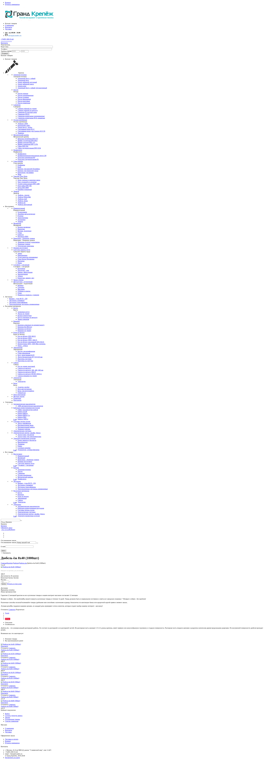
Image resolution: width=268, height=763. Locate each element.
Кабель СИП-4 (23, 419)
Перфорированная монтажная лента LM (32, 156)
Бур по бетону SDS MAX (27, 336)
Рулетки (20, 216)
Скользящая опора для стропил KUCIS (31, 131)
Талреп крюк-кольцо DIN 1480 (29, 184)
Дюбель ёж (21, 203)
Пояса (20, 263)
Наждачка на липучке (25, 361)
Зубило (20, 276)
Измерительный (19, 208)
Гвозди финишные (24, 99)
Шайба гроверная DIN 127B (28, 144)
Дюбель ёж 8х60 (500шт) (9, 697)
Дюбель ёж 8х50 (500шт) (9, 687)
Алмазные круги (24, 312)
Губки (20, 233)
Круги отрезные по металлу (27, 317)
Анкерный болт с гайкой (26, 78)
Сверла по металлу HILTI (27, 372)
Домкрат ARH (23, 124)
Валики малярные (24, 227)
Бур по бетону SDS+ (25, 338)
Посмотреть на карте (12, 758)
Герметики (17, 398)
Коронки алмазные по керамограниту (31, 325)
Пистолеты (17, 400)
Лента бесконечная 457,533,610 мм (30, 357)
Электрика (17, 504)
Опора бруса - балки (25, 127)
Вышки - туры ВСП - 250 (18, 299)
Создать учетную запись (13, 715)
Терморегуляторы (24, 429)
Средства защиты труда (21, 250)
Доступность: (5, 576)
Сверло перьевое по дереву (27, 376)
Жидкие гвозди (18, 396)
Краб (19, 167)
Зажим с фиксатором (25, 272)
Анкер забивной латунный (27, 82)
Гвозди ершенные (24, 103)
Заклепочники (23, 274)
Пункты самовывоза (12, 4)
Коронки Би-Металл (25, 327)
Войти (3, 550)
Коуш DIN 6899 (23, 188)
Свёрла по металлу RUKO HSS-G (30, 374)
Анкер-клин (22, 86)
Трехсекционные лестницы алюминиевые (24, 304)
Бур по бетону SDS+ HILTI (27, 340)
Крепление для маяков (26, 172)
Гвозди (15, 90)
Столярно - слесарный (21, 265)
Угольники (21, 219)
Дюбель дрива (23, 201)
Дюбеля (16, 191)
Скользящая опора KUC (26, 129)
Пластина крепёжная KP (26, 157)
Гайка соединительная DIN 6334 (29, 148)
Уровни (20, 221)
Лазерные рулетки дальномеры (29, 242)
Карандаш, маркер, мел (26, 278)
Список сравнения (11, 721)
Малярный (17, 223)
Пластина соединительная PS (28, 159)
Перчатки (21, 261)
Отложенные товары (12, 719)
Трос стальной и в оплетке (27, 182)
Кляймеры (21, 165)
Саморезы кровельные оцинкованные (31, 116)
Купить (4, 584)
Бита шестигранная (25, 389)
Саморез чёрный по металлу (28, 110)
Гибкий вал (22, 393)
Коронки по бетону (24, 329)
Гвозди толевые (23, 97)
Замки (20, 253)
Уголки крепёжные (20, 120)
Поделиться (20, 609)
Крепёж (16, 468)
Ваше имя (4, 47)
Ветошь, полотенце (24, 231)
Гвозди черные (23, 93)
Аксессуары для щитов (26, 435)
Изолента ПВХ (23, 236)
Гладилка (21, 287)
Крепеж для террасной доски (28, 171)
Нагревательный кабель (26, 427)
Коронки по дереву (24, 331)
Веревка (20, 285)
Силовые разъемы (24, 448)
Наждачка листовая (24, 359)
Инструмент (17, 454)
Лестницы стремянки (16, 300)
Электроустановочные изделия (24, 438)
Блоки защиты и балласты (27, 440)
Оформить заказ (6, 528)
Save (8, 619)
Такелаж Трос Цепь (20, 176)
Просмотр (4, 646)
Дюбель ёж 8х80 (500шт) (9, 706)
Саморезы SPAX (23, 114)
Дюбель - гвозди (23, 195)
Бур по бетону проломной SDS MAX (31, 342)
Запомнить (7, 553)
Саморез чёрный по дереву (27, 108)
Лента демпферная (24, 423)
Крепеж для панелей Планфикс (29, 169)
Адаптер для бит (23, 387)
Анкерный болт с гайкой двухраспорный (32, 88)
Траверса (21, 133)
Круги (15, 308)
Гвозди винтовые (24, 101)
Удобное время (6, 51)
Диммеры (21, 444)
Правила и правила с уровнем (28, 295)
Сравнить (11, 609)
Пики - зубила (23, 346)
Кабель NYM (22, 411)
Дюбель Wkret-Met (24, 197)
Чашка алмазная (23, 319)
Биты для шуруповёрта (26, 391)
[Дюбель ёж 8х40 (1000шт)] (11, 567)
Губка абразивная (24, 353)
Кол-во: (3, 580)
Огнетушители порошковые (28, 257)
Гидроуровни (22, 212)
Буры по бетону (19, 332)
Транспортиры (23, 218)
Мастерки (21, 289)
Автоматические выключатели (24, 404)
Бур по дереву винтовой (26, 366)
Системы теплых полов (21, 421)
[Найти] (21, 520)
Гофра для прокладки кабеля (28, 410)
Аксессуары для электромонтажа (29, 436)
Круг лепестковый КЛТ (26, 355)
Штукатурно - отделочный (22, 282)
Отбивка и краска (24, 291)
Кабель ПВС (22, 417)
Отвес (20, 293)
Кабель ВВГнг (23, 413)
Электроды (17, 378)
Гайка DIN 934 (23, 146)
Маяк (19, 174)
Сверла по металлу (24, 368)
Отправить (5, 53)
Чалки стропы (18, 280)
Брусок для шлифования (26, 351)
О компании (9, 728)
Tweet (7, 613)
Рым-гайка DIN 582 (25, 186)
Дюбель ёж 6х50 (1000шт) (10, 659)
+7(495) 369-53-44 (7, 39)
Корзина (4, 526)
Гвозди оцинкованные (26, 95)
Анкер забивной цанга (26, 84)
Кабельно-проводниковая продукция (26, 408)
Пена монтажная (19, 395)
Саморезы (17, 105)
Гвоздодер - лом (23, 270)
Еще (14, 419)
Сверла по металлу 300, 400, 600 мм (30, 370)
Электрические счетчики (22, 431)
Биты (15, 383)
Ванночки (21, 229)
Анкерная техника (20, 75)
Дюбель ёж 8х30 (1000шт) (10, 678)
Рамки (20, 446)
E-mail (3, 546)
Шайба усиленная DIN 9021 (28, 140)
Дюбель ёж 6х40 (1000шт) (10, 650)
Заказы (7, 717)
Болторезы (21, 268)
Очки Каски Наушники (26, 259)
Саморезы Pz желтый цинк (27, 112)
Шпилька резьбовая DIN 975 (28, 139)
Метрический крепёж (21, 135)
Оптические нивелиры (26, 246)
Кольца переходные (25, 315)
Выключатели (23, 442)
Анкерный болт (23, 80)
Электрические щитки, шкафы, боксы (27, 433)
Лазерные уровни (24, 244)
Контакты (4, 43)
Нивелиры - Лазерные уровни (24, 238)
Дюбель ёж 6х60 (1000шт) (10, 669)
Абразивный (17, 347)
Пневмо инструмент (20, 248)
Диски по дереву (24, 314)
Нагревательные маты (25, 425)
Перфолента (17, 150)
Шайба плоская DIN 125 (26, 142)
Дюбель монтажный (25, 204)
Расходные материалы (21, 491)
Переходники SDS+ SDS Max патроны (32, 344)
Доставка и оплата (11, 739)
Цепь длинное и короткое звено (29, 180)
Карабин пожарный (25, 189)
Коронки (16, 321)
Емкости (21, 235)
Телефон (4, 49)
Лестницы (17, 481)
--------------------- (6, 41)
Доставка (8, 732)
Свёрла (16, 363)
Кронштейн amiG (24, 125)
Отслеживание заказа (8, 542)
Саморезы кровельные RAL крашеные (31, 118)
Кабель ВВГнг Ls (24, 415)
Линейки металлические (26, 214)
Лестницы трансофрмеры (18, 302)
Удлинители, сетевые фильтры (28, 450)
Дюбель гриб (22, 199)
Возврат (8, 2)
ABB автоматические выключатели (30, 406)
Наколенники (22, 255)
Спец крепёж (18, 161)
